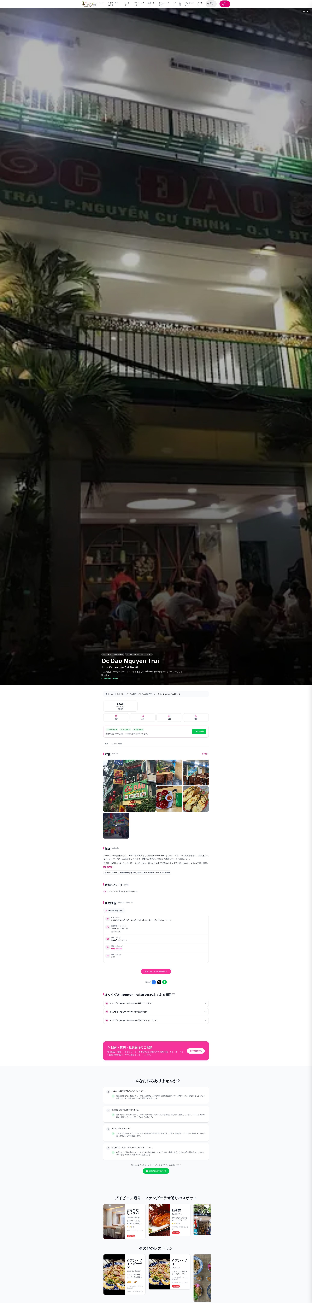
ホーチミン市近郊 (164, 3)
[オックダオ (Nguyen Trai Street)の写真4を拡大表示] (169, 799)
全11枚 (204, 754)
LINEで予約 (199, 731)
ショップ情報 (117, 743)
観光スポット (151, 3)
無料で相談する (196, 1051)
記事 (180, 3)
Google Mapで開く (115, 910)
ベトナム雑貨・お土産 (114, 3)
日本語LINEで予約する (157, 1171)
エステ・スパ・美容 (99, 3)
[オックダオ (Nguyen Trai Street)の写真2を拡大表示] (169, 772)
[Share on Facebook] (154, 982)
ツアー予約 (224, 3)
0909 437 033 (116, 948)
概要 (106, 743)
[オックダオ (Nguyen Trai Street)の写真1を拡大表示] (129, 786)
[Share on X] (159, 982)
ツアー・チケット (139, 3)
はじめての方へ (189, 3)
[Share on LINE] (164, 982)
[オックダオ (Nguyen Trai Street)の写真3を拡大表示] (196, 772)
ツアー (174, 3)
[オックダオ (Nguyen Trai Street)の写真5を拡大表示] (196, 799)
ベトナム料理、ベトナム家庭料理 (139, 694)
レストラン (127, 3)
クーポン (199, 3)
